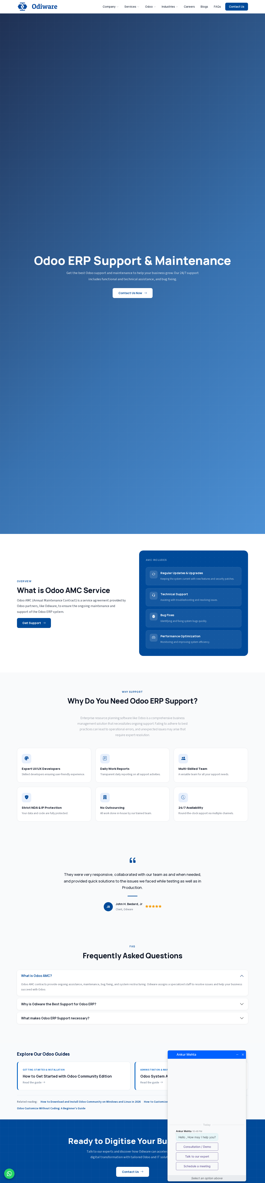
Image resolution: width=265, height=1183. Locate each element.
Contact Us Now (130, 293)
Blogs (204, 6)
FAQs (217, 6)
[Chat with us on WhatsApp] (9, 1174)
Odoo (149, 6)
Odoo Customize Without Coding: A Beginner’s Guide (51, 1108)
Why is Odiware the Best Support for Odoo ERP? (58, 1004)
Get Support (31, 623)
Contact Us (236, 6)
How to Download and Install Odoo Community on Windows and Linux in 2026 (91, 1102)
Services (130, 6)
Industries (168, 6)
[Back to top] (256, 1163)
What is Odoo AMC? (36, 976)
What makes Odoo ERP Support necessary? (55, 1018)
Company (109, 6)
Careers (189, 6)
